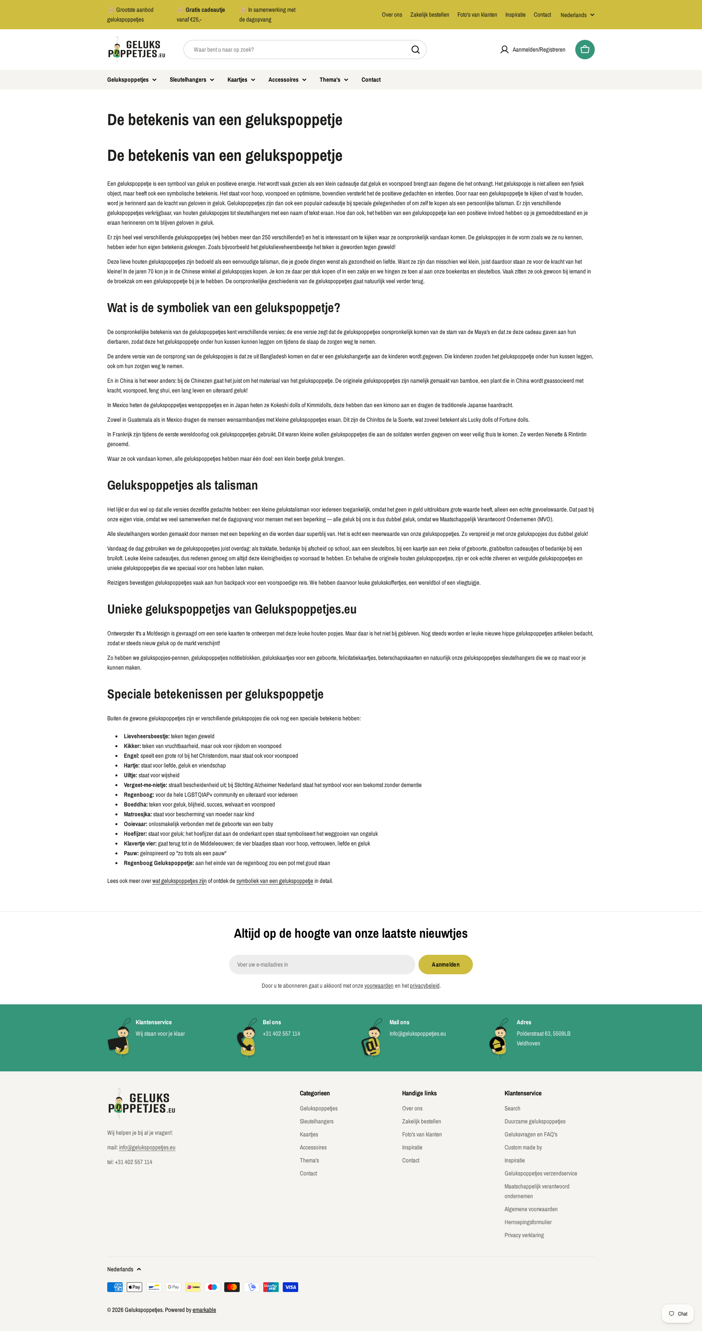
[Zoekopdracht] (415, 49)
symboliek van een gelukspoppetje (274, 880)
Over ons (392, 14)
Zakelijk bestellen (429, 14)
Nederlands (574, 15)
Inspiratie (515, 14)
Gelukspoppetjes (143, 1309)
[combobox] (305, 49)
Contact (542, 14)
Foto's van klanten (477, 14)
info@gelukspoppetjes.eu (147, 1147)
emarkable (204, 1309)
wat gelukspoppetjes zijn (179, 880)
